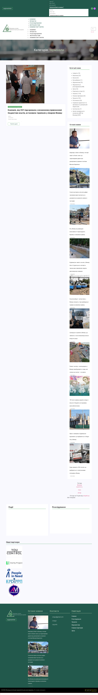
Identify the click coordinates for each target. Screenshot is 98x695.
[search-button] (92, 32)
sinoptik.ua (86, 495)
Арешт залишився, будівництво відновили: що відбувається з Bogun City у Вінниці (79, 436)
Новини (33, 29)
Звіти (51, 10)
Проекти (33, 31)
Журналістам (35, 35)
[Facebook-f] (92, 8)
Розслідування (36, 33)
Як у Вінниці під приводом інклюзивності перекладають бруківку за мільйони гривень (77, 231)
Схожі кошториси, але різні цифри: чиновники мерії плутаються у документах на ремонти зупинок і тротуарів (26, 526)
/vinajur (54, 621)
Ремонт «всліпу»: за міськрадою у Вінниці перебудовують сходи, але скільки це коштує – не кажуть (79, 369)
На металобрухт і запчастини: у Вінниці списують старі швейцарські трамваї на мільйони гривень (79, 302)
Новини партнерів (37, 37)
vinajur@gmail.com (57, 617)
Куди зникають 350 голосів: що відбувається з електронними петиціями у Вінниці (78, 470)
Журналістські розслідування (15, 107)
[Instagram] (94, 8)
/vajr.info (54, 624)
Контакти (52, 13)
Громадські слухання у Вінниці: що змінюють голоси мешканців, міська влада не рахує (79, 335)
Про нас (52, 11)
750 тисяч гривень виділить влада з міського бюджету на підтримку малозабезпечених (79, 403)
